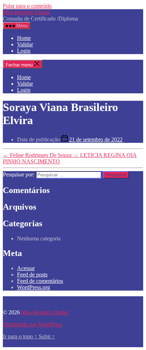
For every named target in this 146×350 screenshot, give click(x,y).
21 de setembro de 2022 (96, 139)
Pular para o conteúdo (27, 6)
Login (23, 51)
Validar (25, 44)
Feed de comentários (40, 281)
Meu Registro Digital (26, 12)
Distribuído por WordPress (32, 324)
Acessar (26, 268)
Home (24, 38)
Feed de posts (32, 275)
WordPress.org (33, 287)
